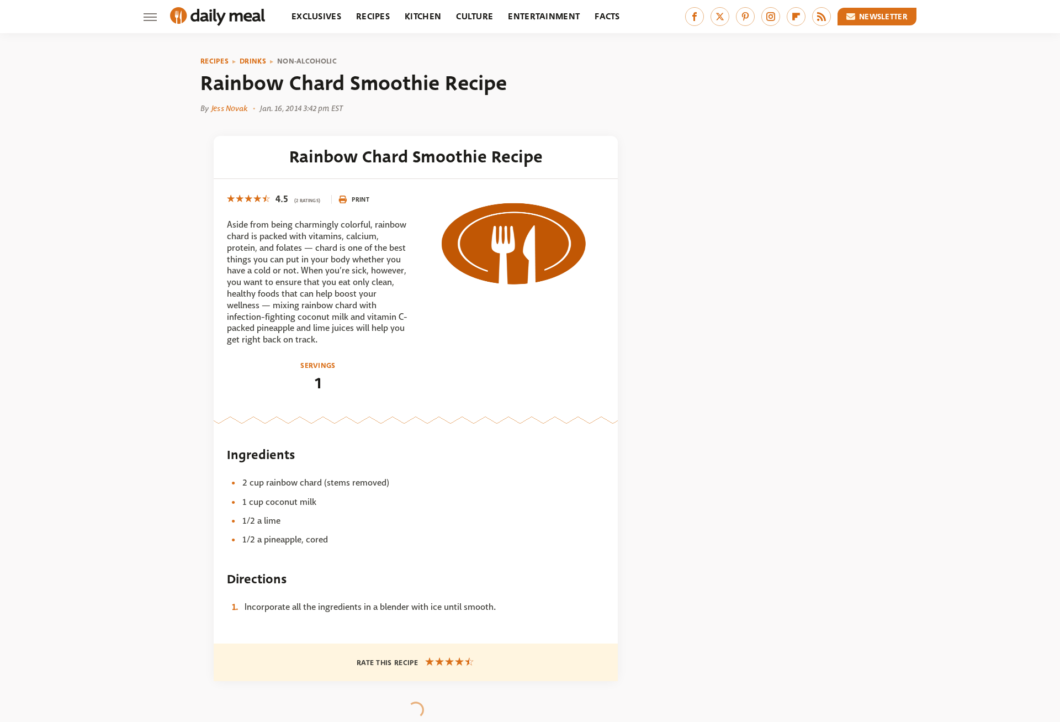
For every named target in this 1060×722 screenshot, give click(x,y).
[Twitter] (720, 16)
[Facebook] (694, 16)
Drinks (253, 61)
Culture (474, 16)
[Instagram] (770, 16)
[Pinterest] (745, 16)
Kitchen (423, 16)
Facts (607, 16)
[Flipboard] (796, 16)
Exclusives (316, 16)
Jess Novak (229, 108)
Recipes (373, 16)
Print (360, 199)
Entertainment (544, 16)
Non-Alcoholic (307, 61)
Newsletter (883, 16)
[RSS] (821, 16)
